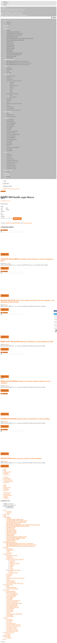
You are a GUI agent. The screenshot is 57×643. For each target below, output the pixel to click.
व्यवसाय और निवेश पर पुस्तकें (13, 539)
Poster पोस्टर (9, 610)
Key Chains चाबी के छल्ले (12, 594)
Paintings (9, 634)
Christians (12, 564)
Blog (5, 470)
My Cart (5, 1)
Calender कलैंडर (10, 608)
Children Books (10, 558)
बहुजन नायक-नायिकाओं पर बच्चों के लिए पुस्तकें (16, 536)
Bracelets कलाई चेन (11, 596)
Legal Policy (7, 482)
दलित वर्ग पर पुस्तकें (11, 534)
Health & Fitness (10, 580)
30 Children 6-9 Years (12, 628)
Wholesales (6, 498)
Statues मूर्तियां (10, 615)
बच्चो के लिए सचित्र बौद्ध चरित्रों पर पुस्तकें (16, 538)
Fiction (11, 571)
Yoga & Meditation (11, 582)
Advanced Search (8, 495)
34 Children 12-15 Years (12, 631)
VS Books (9, 637)
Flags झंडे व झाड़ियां (11, 591)
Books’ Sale (6, 514)
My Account (6, 2)
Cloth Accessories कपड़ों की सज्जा (14, 603)
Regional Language (8, 584)
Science (8, 576)
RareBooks (9, 556)
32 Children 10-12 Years (12, 630)
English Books (10, 550)
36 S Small (9, 619)
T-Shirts (5, 618)
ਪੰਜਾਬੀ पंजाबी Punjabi (11, 587)
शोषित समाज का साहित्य (12, 532)
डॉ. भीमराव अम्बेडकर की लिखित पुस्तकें (15, 519)
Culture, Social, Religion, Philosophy (15, 559)
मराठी (8, 586)
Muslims (12, 566)
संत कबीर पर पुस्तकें (11, 540)
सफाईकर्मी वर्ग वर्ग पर (11, 527)
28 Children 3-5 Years (12, 627)
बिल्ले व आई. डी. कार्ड (11, 592)
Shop (5, 515)
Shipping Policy (7, 472)
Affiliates (6, 496)
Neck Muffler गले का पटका (13, 607)
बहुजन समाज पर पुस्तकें (11, 530)
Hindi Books (7, 517)
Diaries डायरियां (10, 611)
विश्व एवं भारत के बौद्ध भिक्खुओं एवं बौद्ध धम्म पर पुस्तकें (18, 526)
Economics (9, 575)
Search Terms (7, 494)
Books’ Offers (7, 635)
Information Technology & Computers (15, 578)
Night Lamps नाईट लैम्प (12, 602)
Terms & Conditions (8, 481)
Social (11, 567)
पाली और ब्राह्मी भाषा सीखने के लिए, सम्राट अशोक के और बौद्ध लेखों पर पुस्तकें (23, 524)
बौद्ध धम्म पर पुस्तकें (8, 186)
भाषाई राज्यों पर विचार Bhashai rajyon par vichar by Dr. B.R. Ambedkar (21, 458)
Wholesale (6, 547)
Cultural (11, 568)
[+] (12, 218)
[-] (6, 218)
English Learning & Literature (14, 570)
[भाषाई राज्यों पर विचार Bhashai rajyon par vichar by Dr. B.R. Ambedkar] (12, 431)
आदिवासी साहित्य (10, 535)
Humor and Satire (14, 572)
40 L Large (9, 622)
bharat (24, 223)
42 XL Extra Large (11, 623)
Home (5, 180)
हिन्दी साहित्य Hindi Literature (10, 542)
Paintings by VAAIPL (9, 632)
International (9, 574)
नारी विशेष (9, 518)
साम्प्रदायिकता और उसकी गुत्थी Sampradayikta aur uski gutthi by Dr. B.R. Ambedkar (25, 418)
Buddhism (12, 562)
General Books (7, 636)
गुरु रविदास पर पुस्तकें (11, 531)
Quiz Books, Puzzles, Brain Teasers (15, 583)
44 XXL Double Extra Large (13, 624)
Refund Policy (7, 478)
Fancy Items (9, 552)
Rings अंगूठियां (10, 598)
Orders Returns (7, 492)
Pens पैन (8, 612)
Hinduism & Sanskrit (14, 563)
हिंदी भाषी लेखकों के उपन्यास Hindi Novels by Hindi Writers (20, 543)
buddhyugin (29, 223)
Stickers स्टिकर (10, 616)
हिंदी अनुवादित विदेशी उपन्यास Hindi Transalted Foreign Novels (21, 546)
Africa (8, 579)
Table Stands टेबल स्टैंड (12, 604)
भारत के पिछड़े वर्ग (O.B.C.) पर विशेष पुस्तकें (16, 522)
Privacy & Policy (8, 479)
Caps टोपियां (9, 599)
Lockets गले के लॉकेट (11, 595)
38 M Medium (10, 620)
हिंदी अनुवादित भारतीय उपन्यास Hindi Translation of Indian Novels (21, 544)
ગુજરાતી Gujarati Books (12, 588)
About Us (6, 477)
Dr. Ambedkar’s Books (12, 555)
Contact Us (6, 474)
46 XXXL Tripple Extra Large (14, 626)
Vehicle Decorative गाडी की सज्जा (14, 614)
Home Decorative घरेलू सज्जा (13, 600)
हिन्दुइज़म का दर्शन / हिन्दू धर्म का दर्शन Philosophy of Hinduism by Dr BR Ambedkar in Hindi (27, 341)
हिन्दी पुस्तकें (6, 183)
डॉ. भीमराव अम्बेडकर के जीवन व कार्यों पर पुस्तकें (17, 520)
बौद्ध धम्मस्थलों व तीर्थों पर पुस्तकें (13, 523)
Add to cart (17, 218)
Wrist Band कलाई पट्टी (12, 606)
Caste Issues (12, 560)
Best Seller (6, 473)
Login (5, 3)
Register (5, 5)
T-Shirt (8, 551)
